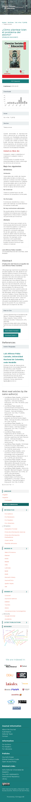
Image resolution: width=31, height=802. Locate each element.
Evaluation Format (11, 529)
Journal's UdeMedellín (10, 774)
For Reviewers (9, 517)
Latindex (8, 568)
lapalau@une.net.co (10, 381)
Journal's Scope (8, 757)
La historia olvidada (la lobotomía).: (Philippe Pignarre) (16, 399)
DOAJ (6, 558)
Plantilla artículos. (11, 543)
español (5, 497)
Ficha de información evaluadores (12, 536)
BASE (6, 571)
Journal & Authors (11, 598)
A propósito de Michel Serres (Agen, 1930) (15, 418)
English (5, 495)
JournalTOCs (9, 580)
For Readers (9, 520)
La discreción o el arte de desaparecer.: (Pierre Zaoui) (16, 425)
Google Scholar (10, 616)
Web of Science (10, 552)
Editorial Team (7, 734)
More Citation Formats (11, 330)
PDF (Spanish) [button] (15, 81)
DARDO (7, 602)
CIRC (6, 565)
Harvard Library (10, 577)
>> (13, 484)
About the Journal (9, 729)
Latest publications (12, 622)
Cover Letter (9, 540)
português (8, 500)
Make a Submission (11, 504)
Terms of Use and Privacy (21, 790)
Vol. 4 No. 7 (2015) (21, 22)
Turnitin (7, 605)
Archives (11, 22)
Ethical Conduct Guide (10, 759)
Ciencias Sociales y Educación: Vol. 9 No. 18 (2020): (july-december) (16, 402)
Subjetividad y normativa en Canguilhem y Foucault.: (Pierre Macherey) (15, 478)
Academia (8, 619)
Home (4, 22)
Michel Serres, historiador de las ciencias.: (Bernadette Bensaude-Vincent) (15, 461)
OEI (6, 586)
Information (9, 510)
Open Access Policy (9, 761)
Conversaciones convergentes (15, 611)
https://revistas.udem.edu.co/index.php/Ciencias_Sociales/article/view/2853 (15, 324)
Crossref (8, 595)
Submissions (6, 732)
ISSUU (7, 608)
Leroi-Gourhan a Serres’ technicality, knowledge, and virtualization (15, 452)
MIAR (6, 574)
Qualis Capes (9, 583)
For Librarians (9, 523)
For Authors (9, 514)
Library (4, 779)
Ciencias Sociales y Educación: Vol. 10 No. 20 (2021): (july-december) (16, 471)
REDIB (7, 561)
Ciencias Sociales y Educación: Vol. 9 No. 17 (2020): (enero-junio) (15, 412)
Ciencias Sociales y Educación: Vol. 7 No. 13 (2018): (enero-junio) (14, 440)
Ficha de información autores (15, 532)
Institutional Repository (10, 776)
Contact (5, 736)
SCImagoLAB (19, 797)
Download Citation (10, 335)
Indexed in (8, 548)
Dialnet (7, 555)
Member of (8, 591)
